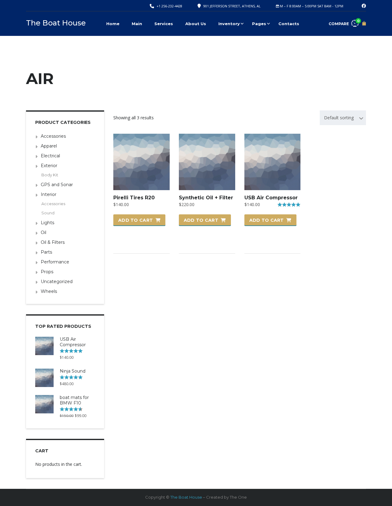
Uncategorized (57, 281)
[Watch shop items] (364, 23)
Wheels (49, 291)
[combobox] (343, 117)
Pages (259, 23)
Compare (344, 22)
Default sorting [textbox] (339, 118)
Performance (55, 262)
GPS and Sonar (57, 184)
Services (163, 23)
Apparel (49, 146)
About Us (195, 23)
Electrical (50, 156)
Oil (43, 232)
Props (47, 271)
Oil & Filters (53, 242)
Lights (47, 222)
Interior (48, 194)
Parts (46, 252)
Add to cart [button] (135, 220)
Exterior (49, 165)
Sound (48, 212)
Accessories (53, 136)
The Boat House (186, 497)
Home (112, 23)
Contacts (288, 23)
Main (137, 23)
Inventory (229, 23)
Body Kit (49, 174)
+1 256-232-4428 (169, 6)
